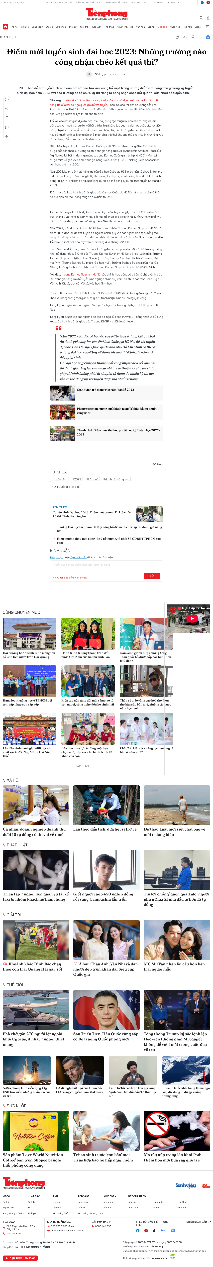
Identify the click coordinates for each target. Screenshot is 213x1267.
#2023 (76, 479)
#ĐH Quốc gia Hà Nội (65, 487)
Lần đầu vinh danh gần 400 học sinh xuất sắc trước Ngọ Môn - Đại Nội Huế (28, 752)
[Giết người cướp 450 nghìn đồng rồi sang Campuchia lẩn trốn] (106, 870)
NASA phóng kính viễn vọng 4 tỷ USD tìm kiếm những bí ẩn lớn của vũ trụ (27, 1092)
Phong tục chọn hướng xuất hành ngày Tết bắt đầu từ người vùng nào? (116, 411)
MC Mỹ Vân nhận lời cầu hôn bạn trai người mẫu (174, 966)
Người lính (122, 26)
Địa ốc (49, 26)
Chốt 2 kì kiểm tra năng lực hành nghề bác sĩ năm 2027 (146, 750)
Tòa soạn (157, 2)
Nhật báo (34, 1196)
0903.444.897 (103, 1226)
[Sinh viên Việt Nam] (186, 1186)
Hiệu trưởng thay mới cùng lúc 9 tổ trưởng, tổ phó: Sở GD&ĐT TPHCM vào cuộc (109, 540)
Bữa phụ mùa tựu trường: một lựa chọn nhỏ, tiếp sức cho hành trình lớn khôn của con (87, 752)
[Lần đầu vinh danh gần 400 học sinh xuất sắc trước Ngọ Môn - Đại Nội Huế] (29, 729)
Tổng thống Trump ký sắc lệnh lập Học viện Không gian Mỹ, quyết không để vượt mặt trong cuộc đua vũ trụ (175, 1041)
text (185, 37)
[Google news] (174, 1231)
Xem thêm (207, 26)
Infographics (137, 1196)
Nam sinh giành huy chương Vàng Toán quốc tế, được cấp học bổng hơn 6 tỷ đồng (145, 657)
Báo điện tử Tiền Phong (106, 14)
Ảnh (55, 1196)
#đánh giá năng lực (116, 479)
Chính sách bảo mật (199, 1221)
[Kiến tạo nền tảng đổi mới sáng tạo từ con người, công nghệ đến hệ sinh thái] (88, 681)
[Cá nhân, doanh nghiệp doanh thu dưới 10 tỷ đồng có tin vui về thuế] (36, 805)
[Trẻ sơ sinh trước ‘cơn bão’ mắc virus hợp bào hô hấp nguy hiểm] (106, 1131)
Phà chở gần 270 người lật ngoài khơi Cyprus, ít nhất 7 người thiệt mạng (33, 1039)
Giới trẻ (84, 26)
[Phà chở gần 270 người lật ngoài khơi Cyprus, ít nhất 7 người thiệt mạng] (36, 1010)
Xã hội (15, 26)
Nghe (6, 99)
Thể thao (109, 26)
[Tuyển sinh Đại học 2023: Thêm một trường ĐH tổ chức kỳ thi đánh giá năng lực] (149, 514)
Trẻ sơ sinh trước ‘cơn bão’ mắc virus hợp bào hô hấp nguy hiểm (103, 1157)
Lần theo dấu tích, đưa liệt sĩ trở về (105, 829)
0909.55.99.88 (59, 1226)
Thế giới (73, 26)
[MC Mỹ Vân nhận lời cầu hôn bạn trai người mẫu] (177, 940)
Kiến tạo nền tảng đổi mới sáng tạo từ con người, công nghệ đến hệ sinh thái (87, 702)
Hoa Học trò (139, 2)
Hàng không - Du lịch (14, 1213)
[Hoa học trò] (206, 1186)
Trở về (6, 136)
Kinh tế (25, 26)
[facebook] (202, 2)
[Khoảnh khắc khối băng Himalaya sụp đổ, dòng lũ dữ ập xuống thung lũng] (186, 1070)
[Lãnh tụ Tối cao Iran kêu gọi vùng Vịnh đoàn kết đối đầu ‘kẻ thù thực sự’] (133, 1070)
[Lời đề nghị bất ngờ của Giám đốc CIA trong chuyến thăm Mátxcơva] (80, 1070)
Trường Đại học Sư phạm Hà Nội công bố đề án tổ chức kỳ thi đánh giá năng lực (109, 529)
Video (198, 26)
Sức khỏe (61, 26)
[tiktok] (156, 1231)
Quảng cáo (174, 2)
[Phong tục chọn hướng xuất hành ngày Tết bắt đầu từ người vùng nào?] (62, 412)
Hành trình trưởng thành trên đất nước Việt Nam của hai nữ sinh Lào (85, 655)
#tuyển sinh (59, 479)
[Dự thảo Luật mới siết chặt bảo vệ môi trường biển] (177, 805)
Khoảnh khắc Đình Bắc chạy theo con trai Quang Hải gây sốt (32, 966)
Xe (131, 26)
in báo (192, 37)
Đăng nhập (56, 557)
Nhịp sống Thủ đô (62, 1213)
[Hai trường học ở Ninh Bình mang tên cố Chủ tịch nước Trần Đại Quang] (29, 634)
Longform (109, 1196)
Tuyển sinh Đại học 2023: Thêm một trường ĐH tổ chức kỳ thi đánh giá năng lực (92, 514)
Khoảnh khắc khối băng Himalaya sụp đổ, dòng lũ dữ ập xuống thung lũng (186, 1092)
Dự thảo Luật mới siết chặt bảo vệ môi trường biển (174, 832)
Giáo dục (162, 26)
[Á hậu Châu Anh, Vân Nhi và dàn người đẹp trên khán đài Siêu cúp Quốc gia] (106, 940)
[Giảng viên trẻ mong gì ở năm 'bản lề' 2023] (62, 393)
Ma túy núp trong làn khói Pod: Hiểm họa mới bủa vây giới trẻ (172, 1157)
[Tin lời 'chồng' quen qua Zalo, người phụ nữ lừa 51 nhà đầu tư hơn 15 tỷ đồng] (177, 870)
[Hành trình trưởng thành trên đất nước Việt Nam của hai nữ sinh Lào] (88, 634)
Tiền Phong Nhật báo (89, 2)
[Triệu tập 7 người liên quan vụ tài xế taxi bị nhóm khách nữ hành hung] (36, 870)
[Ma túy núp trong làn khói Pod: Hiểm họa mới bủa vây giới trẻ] (177, 1131)
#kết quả (92, 479)
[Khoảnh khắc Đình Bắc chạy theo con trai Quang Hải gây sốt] (36, 940)
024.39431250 (14, 1233)
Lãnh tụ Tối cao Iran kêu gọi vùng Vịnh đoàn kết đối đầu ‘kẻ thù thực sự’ (133, 1092)
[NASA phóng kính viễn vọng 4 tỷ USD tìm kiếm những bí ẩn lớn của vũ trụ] (27, 1070)
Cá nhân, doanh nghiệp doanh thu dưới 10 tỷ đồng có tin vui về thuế (34, 832)
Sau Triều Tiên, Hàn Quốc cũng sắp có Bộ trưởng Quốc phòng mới (105, 1036)
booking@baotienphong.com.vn (67, 1230)
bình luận (200, 37)
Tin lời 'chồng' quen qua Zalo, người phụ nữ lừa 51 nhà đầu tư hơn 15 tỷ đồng (176, 899)
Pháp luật (96, 26)
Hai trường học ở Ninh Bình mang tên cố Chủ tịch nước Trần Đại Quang (29, 655)
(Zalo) (71, 1226)
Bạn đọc (182, 1207)
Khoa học (175, 26)
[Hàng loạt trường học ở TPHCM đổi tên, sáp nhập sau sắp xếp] (29, 681)
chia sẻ (177, 37)
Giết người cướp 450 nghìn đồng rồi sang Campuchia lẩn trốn (103, 896)
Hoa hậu (187, 26)
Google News (208, 37)
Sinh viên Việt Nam (116, 2)
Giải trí (151, 26)
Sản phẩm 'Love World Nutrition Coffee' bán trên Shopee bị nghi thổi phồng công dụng (33, 1160)
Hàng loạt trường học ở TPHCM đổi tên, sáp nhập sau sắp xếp (27, 702)
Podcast (84, 1196)
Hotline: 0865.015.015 (59, 2)
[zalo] (165, 1231)
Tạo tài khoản (78, 557)
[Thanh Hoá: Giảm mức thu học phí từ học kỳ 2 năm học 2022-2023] (62, 433)
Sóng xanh (37, 26)
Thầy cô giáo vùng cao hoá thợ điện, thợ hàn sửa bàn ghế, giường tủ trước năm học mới (145, 704)
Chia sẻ (6, 108)
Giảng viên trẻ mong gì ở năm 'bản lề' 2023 (105, 390)
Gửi (152, 575)
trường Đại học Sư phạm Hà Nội (81, 274)
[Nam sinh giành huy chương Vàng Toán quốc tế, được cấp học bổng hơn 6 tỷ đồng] (146, 634)
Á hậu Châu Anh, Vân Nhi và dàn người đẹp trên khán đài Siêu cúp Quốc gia (105, 969)
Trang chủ (5, 26)
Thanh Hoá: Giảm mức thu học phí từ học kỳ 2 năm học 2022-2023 (118, 432)
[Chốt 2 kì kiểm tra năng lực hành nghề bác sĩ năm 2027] (146, 729)
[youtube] (208, 2)
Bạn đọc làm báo (22, 1258)
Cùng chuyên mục (21, 612)
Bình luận (6, 127)
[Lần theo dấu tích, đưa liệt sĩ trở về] (106, 805)
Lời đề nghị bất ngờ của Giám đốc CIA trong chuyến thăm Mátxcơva (79, 1090)
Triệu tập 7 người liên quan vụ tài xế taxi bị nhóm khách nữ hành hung (36, 896)
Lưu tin (6, 118)
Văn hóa (140, 26)
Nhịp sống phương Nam (90, 1213)
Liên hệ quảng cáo (59, 1221)
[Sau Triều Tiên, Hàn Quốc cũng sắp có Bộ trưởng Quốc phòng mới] (106, 1010)
